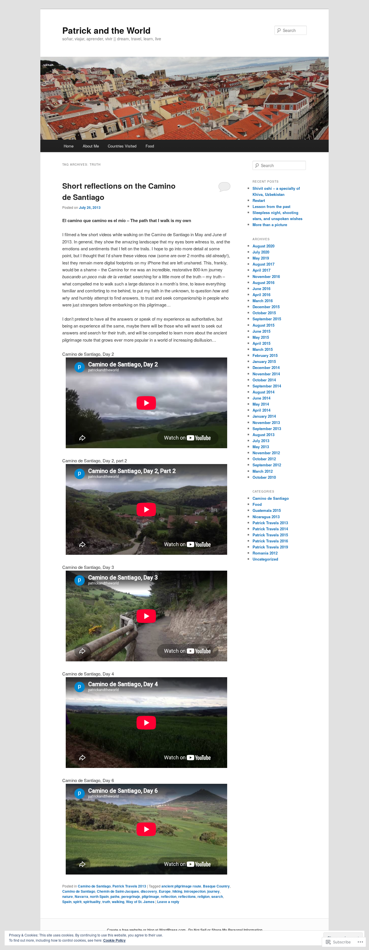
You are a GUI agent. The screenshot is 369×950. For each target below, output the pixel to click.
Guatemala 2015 (267, 510)
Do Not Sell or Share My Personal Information (225, 929)
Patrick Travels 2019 (270, 547)
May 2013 (261, 446)
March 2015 (263, 349)
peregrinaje (130, 896)
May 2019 (261, 258)
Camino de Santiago (94, 886)
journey (213, 891)
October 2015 (264, 312)
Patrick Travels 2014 (270, 528)
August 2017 (263, 264)
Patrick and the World (106, 30)
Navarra (81, 896)
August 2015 (263, 325)
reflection (168, 896)
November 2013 (266, 422)
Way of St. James (140, 901)
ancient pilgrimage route (181, 886)
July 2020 (261, 252)
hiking (177, 891)
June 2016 (261, 288)
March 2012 (263, 471)
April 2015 (261, 343)
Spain (66, 901)
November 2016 (266, 276)
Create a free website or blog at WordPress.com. (147, 929)
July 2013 (261, 440)
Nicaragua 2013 (266, 516)
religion (203, 896)
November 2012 (266, 452)
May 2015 (261, 337)
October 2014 (264, 380)
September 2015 (267, 318)
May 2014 (261, 404)
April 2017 (261, 270)
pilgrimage (150, 896)
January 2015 (264, 361)
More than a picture (270, 224)
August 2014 (263, 392)
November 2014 (266, 373)
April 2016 (261, 294)
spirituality (92, 901)
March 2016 (263, 300)
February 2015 (265, 355)
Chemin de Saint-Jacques (118, 891)
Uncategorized (265, 559)
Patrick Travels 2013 (129, 886)
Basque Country (216, 886)
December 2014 (266, 367)
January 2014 (264, 416)
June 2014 (261, 398)
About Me (91, 146)
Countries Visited (122, 146)
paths (115, 896)
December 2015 (266, 306)
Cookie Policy (114, 940)
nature (67, 896)
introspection (195, 891)
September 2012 (267, 465)
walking (118, 901)
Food (150, 146)
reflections (187, 896)
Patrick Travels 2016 (270, 541)
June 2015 (261, 331)
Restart (259, 200)
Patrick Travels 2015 (270, 535)
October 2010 (264, 477)
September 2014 (267, 386)
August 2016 (263, 282)
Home (69, 146)
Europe (165, 891)
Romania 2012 (265, 553)
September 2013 (267, 428)
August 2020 (263, 246)
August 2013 (263, 434)
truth (106, 901)
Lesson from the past (271, 206)
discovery (149, 891)
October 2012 (264, 458)
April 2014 (261, 410)
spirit (77, 901)
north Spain (99, 896)
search (217, 896)
